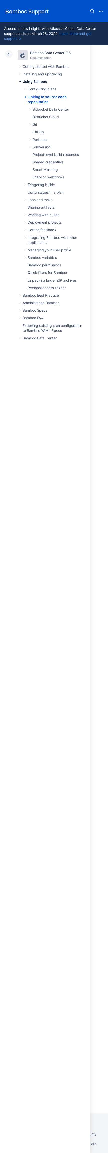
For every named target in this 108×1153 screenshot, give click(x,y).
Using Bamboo (35, 81)
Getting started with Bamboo (46, 66)
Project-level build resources (56, 154)
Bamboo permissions (44, 265)
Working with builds (43, 215)
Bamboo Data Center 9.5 (50, 53)
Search (92, 11)
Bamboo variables (42, 257)
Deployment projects (45, 222)
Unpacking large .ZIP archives (52, 280)
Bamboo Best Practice (41, 295)
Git (35, 124)
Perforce (39, 139)
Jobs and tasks (40, 200)
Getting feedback (42, 230)
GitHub (38, 132)
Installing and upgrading (42, 74)
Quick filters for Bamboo (47, 272)
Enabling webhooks (48, 177)
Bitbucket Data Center (51, 109)
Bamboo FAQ (33, 318)
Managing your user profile (49, 250)
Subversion (42, 147)
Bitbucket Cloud (46, 117)
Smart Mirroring (45, 169)
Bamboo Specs (35, 310)
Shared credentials (48, 162)
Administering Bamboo (41, 303)
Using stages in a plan (45, 192)
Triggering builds (41, 184)
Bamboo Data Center (40, 338)
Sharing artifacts (41, 207)
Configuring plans (42, 89)
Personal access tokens (47, 288)
